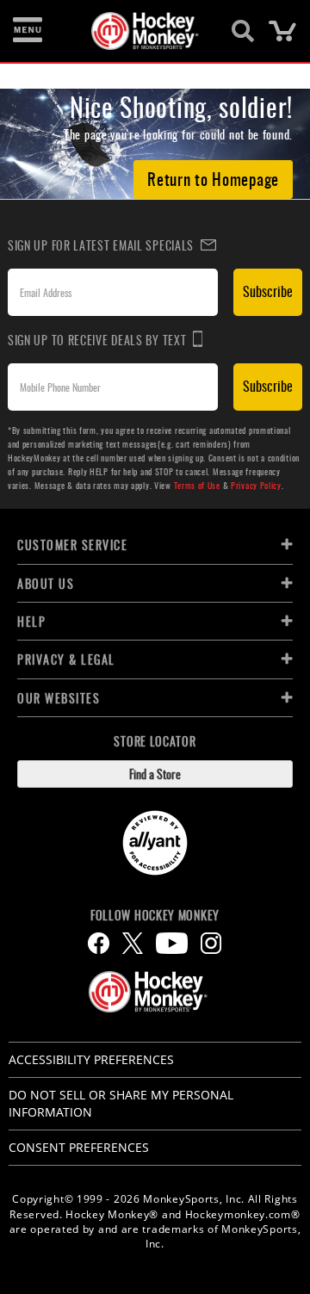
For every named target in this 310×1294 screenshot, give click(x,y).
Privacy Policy (256, 485)
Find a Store (155, 774)
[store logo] (145, 31)
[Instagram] (211, 943)
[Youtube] (172, 943)
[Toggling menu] (27, 31)
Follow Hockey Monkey (155, 915)
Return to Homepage (213, 178)
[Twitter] (132, 943)
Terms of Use (197, 485)
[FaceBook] (98, 943)
